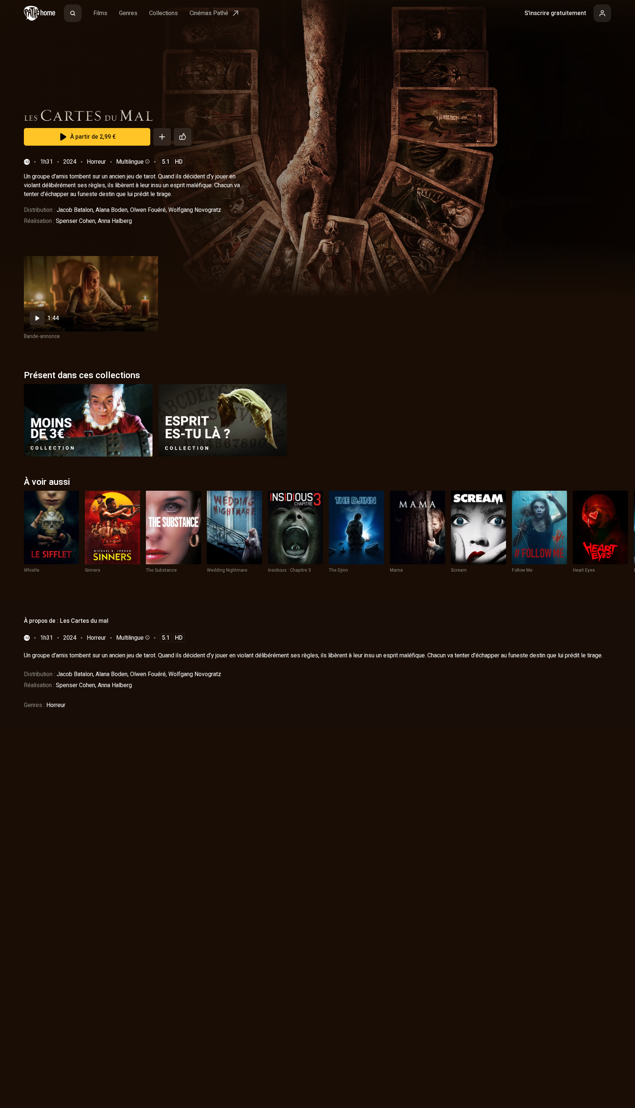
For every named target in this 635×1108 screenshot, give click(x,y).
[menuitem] (73, 13)
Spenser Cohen (75, 221)
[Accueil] (39, 13)
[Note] (182, 137)
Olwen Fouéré (148, 210)
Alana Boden (112, 210)
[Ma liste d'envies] (162, 137)
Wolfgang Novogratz (194, 210)
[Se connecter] (602, 13)
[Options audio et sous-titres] (147, 161)
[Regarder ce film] (91, 293)
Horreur (96, 161)
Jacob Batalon (75, 210)
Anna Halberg (115, 221)
